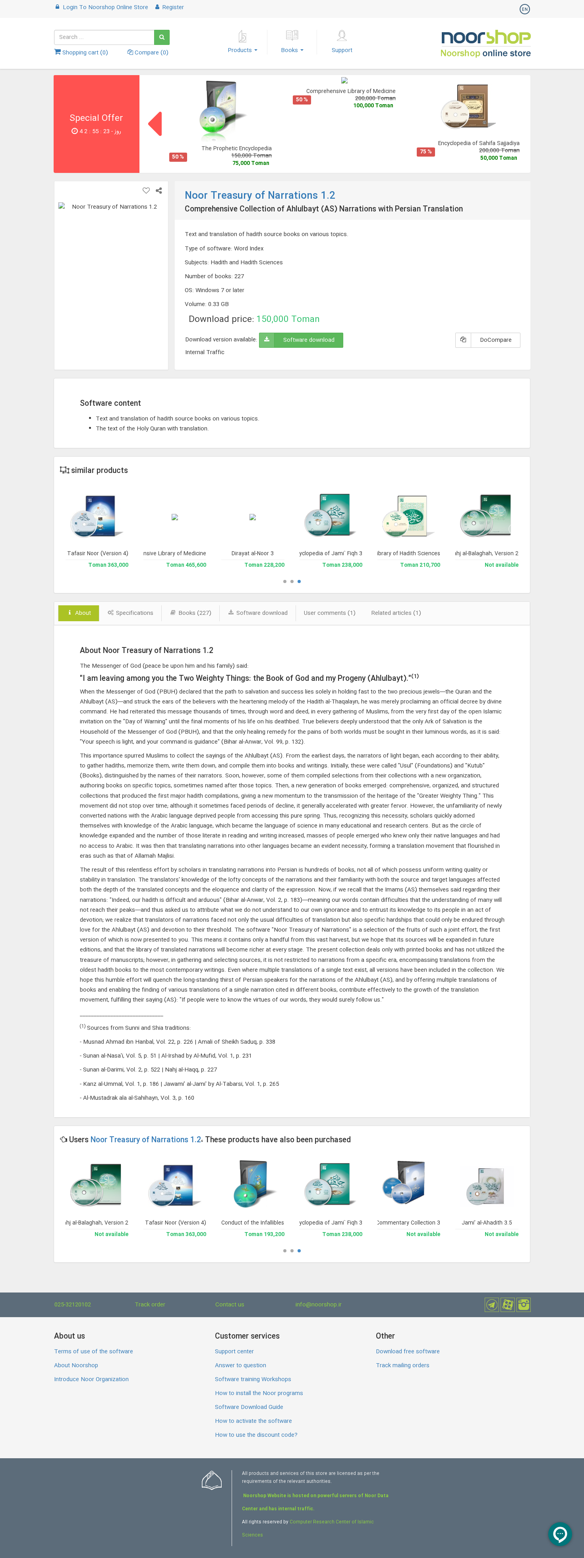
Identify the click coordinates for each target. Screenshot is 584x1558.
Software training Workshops (253, 1379)
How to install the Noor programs (259, 1393)
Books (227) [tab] (194, 613)
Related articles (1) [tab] (396, 613)
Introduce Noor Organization (91, 1379)
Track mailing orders (402, 1365)
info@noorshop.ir (319, 1305)
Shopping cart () (84, 53)
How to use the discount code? (256, 1435)
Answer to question (240, 1365)
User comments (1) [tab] (330, 613)
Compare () (150, 53)
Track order (150, 1305)
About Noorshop (76, 1365)
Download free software (408, 1351)
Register (172, 7)
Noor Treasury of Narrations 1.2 (146, 1140)
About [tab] (82, 613)
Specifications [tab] (133, 613)
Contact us (229, 1305)
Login (104, 7)
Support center (234, 1351)
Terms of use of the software (93, 1351)
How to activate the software (253, 1421)
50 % (178, 157)
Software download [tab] (261, 613)
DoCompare (496, 340)
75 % (426, 152)
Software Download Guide (249, 1407)
